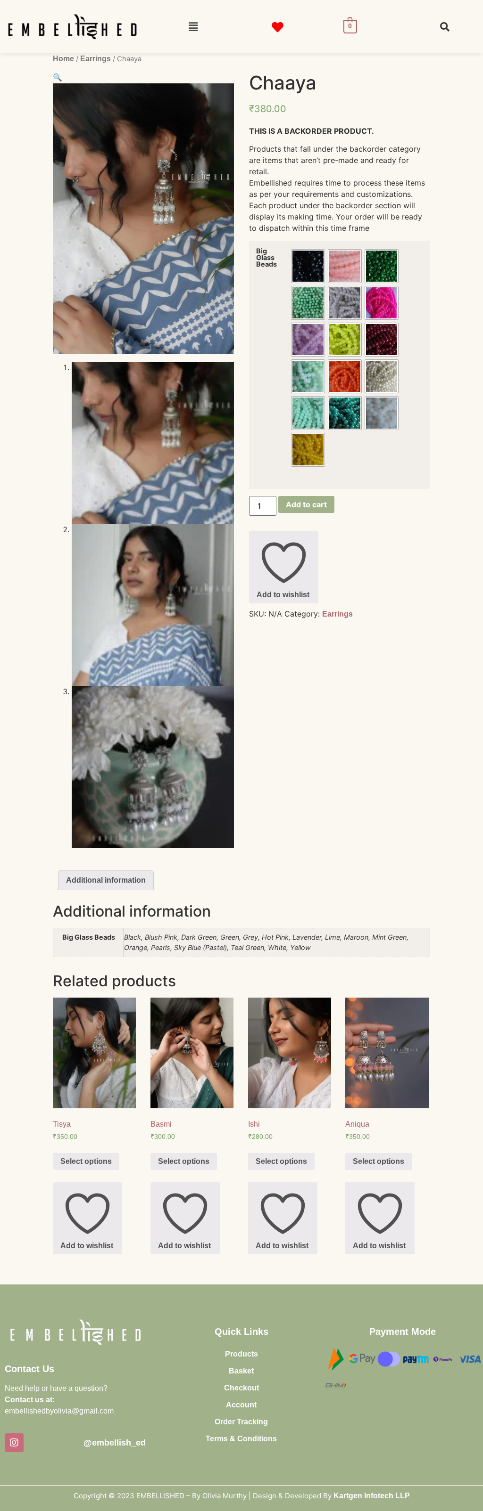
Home (63, 59)
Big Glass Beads (266, 258)
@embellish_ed (114, 1442)
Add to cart (306, 504)
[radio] (308, 266)
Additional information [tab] (106, 880)
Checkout (241, 1388)
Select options (86, 1161)
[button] (193, 26)
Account (241, 1405)
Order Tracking (241, 1422)
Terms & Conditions (241, 1439)
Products (241, 1354)
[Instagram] (14, 1442)
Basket (241, 1371)
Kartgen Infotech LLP (371, 1496)
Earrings (95, 59)
